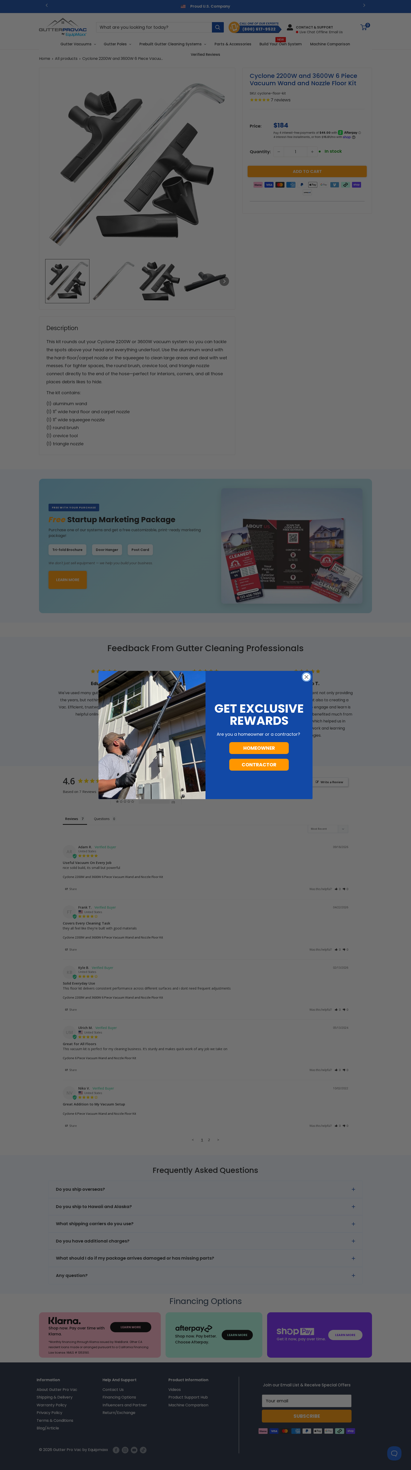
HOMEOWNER (259, 748)
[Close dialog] (306, 677)
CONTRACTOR (259, 764)
